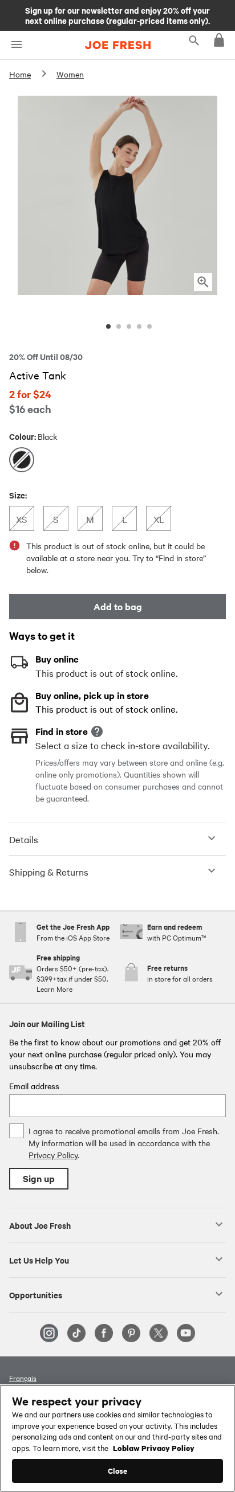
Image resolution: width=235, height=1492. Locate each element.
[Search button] (194, 40)
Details (23, 839)
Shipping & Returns (48, 871)
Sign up (39, 1178)
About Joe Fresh (40, 1225)
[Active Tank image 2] (118, 326)
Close (118, 1470)
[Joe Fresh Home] (118, 45)
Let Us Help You (39, 1259)
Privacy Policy (53, 1154)
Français (23, 1377)
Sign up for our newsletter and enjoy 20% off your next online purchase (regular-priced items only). (117, 14)
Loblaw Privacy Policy (154, 1447)
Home (20, 74)
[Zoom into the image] (203, 282)
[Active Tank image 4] (139, 326)
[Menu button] (16, 45)
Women (70, 74)
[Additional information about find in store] (97, 731)
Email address (34, 1086)
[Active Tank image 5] (149, 326)
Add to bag (118, 606)
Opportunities (35, 1294)
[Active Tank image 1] (108, 326)
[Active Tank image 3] (129, 326)
